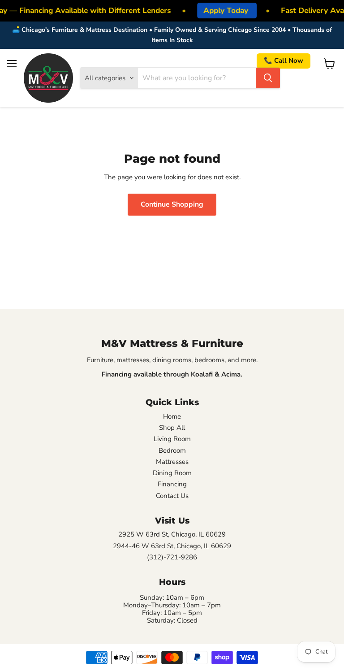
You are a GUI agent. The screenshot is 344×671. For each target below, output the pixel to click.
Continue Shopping (172, 204)
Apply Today (224, 10)
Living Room (172, 439)
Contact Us (172, 496)
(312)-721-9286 (172, 557)
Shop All (172, 428)
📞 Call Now (283, 60)
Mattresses (172, 462)
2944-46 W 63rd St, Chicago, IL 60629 (172, 546)
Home (172, 416)
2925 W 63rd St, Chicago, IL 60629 (172, 534)
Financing (172, 484)
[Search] (268, 78)
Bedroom (172, 451)
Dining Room (172, 473)
